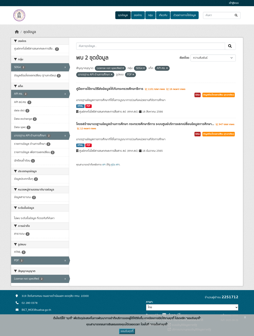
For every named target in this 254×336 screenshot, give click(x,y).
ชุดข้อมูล (123, 15)
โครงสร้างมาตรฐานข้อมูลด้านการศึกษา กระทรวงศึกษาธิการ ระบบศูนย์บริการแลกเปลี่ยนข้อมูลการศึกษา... (145, 124)
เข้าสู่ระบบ (234, 3)
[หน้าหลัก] (17, 32)
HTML (80, 106)
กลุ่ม (150, 15)
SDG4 (197, 94)
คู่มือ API (115, 164)
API (104, 164)
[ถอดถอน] (123, 68)
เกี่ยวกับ (163, 15)
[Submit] (236, 15)
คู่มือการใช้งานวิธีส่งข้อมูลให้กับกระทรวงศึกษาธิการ (110, 88)
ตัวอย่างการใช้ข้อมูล (184, 15)
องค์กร (138, 15)
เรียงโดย (184, 58)
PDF (88, 106)
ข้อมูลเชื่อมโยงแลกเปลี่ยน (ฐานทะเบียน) (218, 94)
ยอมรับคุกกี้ (127, 331)
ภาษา (149, 302)
